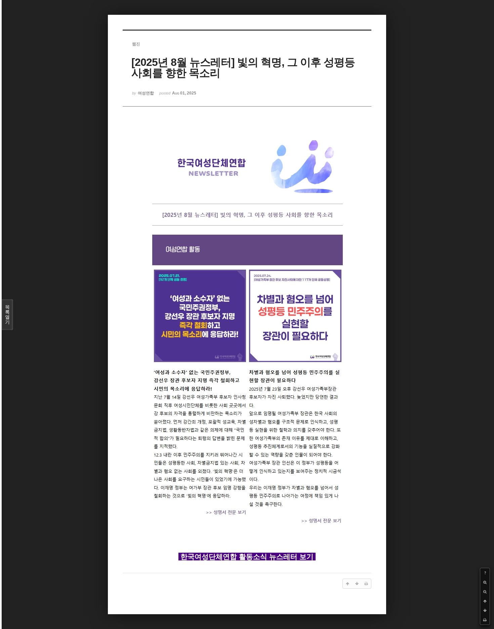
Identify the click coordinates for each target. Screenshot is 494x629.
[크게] (485, 582)
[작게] (485, 591)
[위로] (485, 601)
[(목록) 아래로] (485, 610)
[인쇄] (485, 620)
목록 (7, 314)
